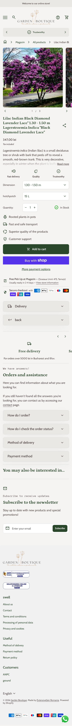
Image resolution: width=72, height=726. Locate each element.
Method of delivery (13, 645)
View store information (47, 282)
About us (8, 604)
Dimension (9, 185)
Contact (7, 610)
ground (7, 680)
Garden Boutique (19, 700)
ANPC (6, 674)
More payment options (36, 269)
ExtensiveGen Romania (48, 700)
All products (39, 42)
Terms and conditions (14, 616)
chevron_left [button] (58, 336)
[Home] (36, 17)
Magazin (20, 42)
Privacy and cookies (13, 628)
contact (7, 405)
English (9, 693)
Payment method (12, 651)
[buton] (9, 693)
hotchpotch (9, 196)
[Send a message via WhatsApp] (65, 719)
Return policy (10, 657)
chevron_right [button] (65, 336)
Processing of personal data (18, 622)
